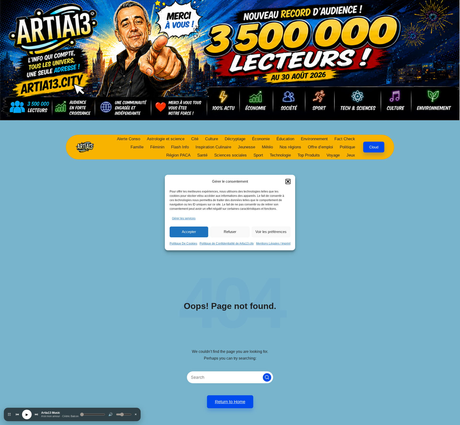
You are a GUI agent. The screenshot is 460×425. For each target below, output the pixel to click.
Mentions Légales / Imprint (273, 243)
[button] (288, 181)
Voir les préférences (271, 232)
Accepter (189, 232)
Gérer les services (184, 218)
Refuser (230, 232)
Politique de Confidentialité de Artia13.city (227, 243)
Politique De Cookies (183, 243)
